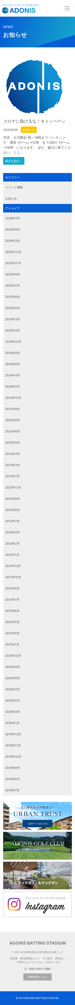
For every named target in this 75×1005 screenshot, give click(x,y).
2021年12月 (13, 566)
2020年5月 (12, 700)
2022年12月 (13, 487)
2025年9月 (12, 274)
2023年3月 (12, 453)
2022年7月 (12, 521)
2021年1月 (12, 644)
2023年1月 (12, 476)
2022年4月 (12, 532)
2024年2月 (12, 386)
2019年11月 (13, 745)
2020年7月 (12, 689)
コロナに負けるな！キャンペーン (34, 121)
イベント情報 (14, 187)
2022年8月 (12, 510)
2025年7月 (12, 285)
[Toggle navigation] (67, 8)
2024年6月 (12, 364)
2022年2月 (12, 543)
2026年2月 (12, 240)
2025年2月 (12, 330)
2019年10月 (13, 756)
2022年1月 (12, 554)
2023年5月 (12, 442)
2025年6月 (12, 296)
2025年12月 (13, 252)
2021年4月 (12, 633)
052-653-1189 (39, 969)
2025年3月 (12, 319)
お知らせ (29, 129)
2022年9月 (12, 498)
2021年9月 (12, 588)
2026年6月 (12, 229)
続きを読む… (13, 161)
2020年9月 (12, 667)
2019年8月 (12, 779)
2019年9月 (12, 767)
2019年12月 (13, 734)
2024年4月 (12, 375)
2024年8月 (12, 353)
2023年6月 (12, 431)
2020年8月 (12, 678)
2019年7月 (12, 790)
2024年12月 (13, 341)
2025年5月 (12, 308)
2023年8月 (12, 420)
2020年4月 (12, 711)
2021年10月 (13, 577)
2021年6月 (12, 610)
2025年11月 (13, 263)
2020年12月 (13, 655)
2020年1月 (12, 723)
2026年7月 (12, 218)
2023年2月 (12, 465)
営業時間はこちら (38, 976)
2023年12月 (13, 397)
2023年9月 (12, 409)
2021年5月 (12, 622)
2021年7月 (12, 599)
